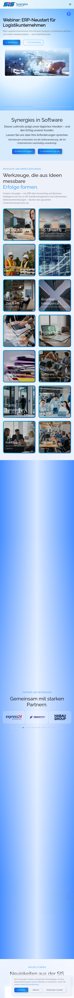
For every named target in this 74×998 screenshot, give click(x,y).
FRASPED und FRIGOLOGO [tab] (33, 102)
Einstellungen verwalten (55, 990)
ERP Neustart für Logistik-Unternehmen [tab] (30, 102)
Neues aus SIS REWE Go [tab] (40, 102)
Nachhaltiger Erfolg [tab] (46, 102)
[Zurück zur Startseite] (15, 4)
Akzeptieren (21, 990)
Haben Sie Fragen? (24, 151)
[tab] (11, 727)
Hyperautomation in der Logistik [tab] (37, 102)
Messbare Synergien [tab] (43, 102)
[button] (70, 4)
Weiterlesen (13, 49)
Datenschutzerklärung (29, 984)
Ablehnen (36, 990)
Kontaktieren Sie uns (51, 151)
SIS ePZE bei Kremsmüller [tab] (27, 102)
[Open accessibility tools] (68, 14)
